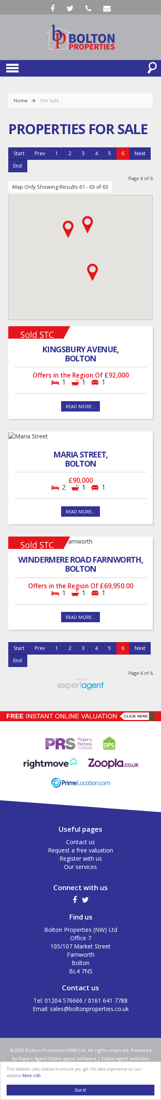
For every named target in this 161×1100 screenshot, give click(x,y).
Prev (40, 153)
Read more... (80, 406)
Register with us (80, 858)
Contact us (80, 842)
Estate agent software (72, 1058)
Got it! (80, 1090)
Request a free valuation (80, 850)
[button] (68, 229)
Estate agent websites (125, 1058)
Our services (80, 867)
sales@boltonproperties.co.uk (89, 1009)
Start (19, 153)
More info (31, 1075)
